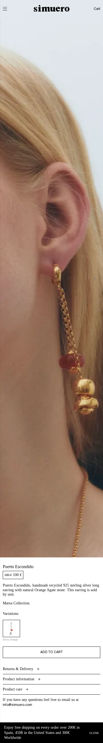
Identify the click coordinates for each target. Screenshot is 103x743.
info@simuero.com (17, 705)
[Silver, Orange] (11, 628)
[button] (9, 9)
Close (94, 732)
